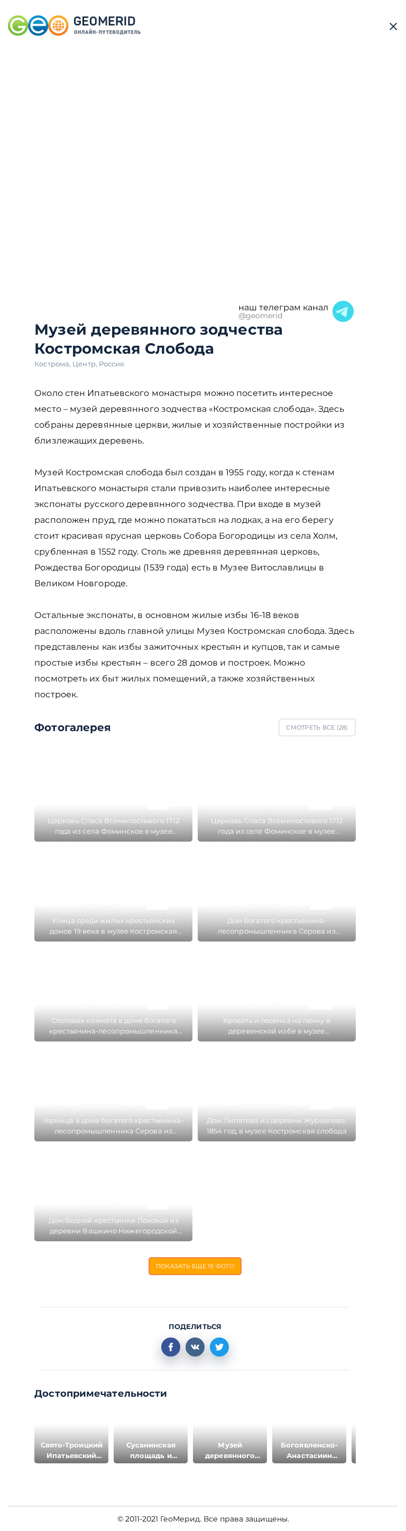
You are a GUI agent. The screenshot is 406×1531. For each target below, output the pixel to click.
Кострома (53, 363)
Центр (85, 363)
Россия (112, 363)
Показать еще (195, 1266)
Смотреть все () (317, 727)
